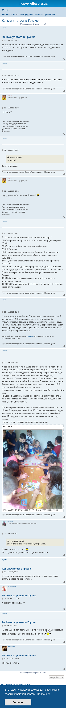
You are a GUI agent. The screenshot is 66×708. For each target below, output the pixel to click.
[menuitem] (5, 10)
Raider (10, 521)
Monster (11, 646)
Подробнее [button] (43, 694)
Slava (10, 96)
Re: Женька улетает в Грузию (19, 595)
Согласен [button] (18, 702)
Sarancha (12, 586)
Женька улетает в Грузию (20, 20)
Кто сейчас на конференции (15, 684)
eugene (4, 28)
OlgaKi (4, 560)
